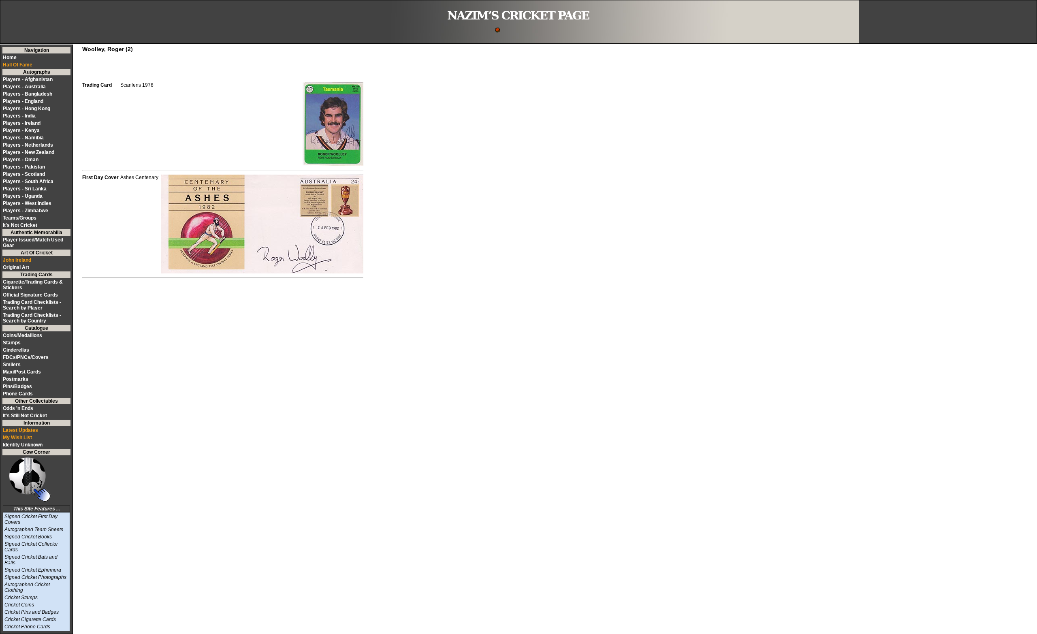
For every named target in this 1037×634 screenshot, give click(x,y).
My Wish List (17, 437)
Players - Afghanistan (28, 79)
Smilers (12, 364)
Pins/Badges (17, 386)
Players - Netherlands (28, 145)
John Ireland (17, 260)
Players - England (23, 101)
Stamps (12, 343)
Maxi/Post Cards (22, 372)
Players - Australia (24, 87)
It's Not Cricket (20, 225)
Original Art (16, 267)
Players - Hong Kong (26, 108)
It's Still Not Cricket (25, 415)
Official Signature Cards (30, 295)
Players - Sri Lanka (25, 189)
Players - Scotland (24, 174)
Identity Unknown (23, 445)
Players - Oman (20, 159)
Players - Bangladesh (27, 94)
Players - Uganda (23, 196)
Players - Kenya (21, 130)
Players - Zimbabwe (25, 210)
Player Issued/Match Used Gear (33, 242)
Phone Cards (18, 394)
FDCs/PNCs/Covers (26, 357)
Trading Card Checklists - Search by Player (32, 305)
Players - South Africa (28, 181)
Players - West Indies (27, 203)
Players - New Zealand (28, 152)
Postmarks (15, 379)
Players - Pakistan (24, 167)
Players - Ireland (22, 123)
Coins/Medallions (22, 335)
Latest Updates (20, 430)
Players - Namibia (23, 138)
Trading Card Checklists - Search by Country (32, 318)
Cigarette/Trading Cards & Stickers (33, 284)
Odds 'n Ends (18, 408)
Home (10, 57)
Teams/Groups (19, 218)
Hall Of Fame (17, 65)
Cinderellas (16, 350)
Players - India (19, 116)
